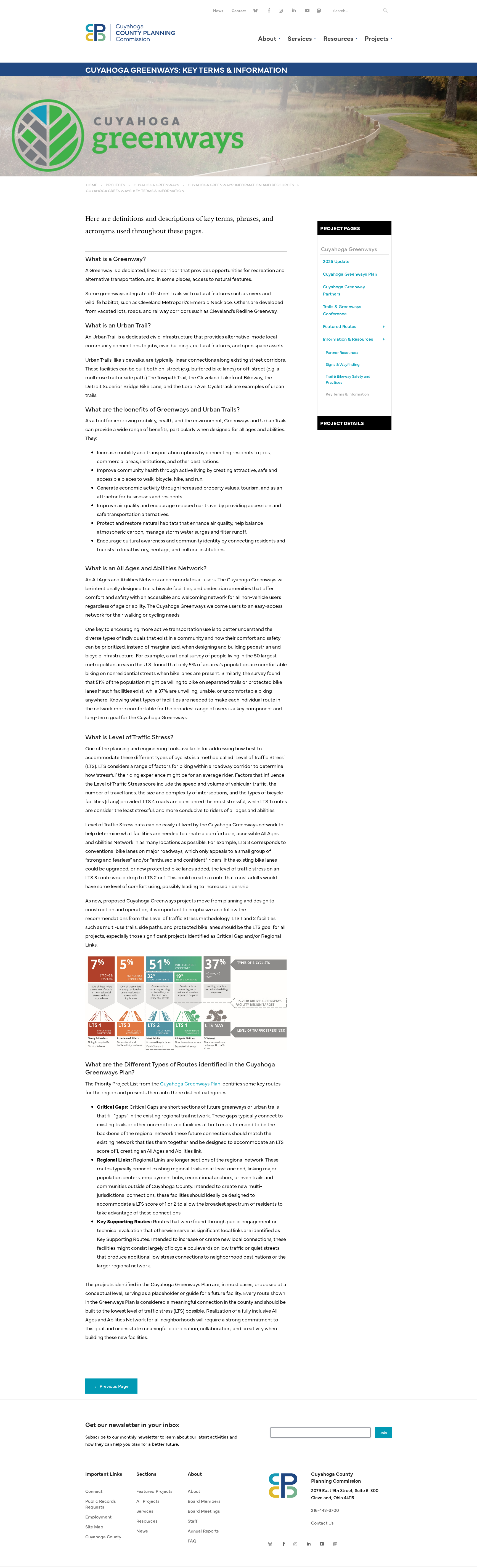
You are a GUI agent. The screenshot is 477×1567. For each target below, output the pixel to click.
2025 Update (336, 261)
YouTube (307, 10)
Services (144, 1511)
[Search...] (385, 10)
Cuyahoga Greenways (349, 248)
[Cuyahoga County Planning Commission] (130, 31)
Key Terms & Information (347, 394)
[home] (283, 1483)
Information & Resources (348, 339)
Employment (98, 1517)
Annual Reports (203, 1531)
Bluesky (256, 10)
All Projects (148, 1501)
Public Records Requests (100, 1504)
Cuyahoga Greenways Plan (190, 1083)
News (218, 10)
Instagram (281, 10)
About (194, 1491)
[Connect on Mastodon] (320, 10)
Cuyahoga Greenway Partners (344, 290)
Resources (147, 1521)
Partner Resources (342, 352)
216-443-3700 (325, 1510)
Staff (192, 1521)
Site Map (94, 1526)
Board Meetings (204, 1511)
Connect (93, 1491)
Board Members (204, 1501)
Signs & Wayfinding (343, 364)
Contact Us (322, 1523)
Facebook (269, 10)
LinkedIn (294, 10)
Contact (239, 10)
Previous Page (111, 1386)
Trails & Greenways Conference (342, 309)
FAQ (192, 1541)
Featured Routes (339, 326)
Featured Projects (154, 1491)
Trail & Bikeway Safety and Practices (348, 379)
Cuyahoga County (103, 1536)
